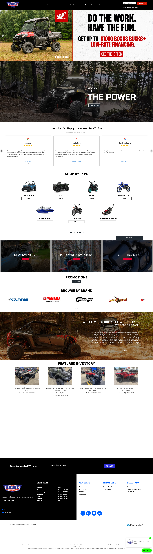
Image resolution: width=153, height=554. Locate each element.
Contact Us (8, 547)
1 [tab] (75, 343)
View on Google (28, 196)
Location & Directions (134, 524)
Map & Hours (7, 545)
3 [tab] (77, 94)
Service (93, 5)
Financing (82, 527)
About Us (102, 5)
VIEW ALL (76, 316)
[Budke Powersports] (19, 523)
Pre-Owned (74, 5)
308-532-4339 (8, 536)
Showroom (51, 5)
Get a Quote (83, 529)
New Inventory (62, 5)
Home (42, 5)
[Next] (151, 186)
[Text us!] (147, 551)
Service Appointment (110, 522)
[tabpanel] (76, 53)
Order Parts (107, 524)
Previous (3, 54)
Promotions (84, 5)
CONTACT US (94, 140)
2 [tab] (75, 94)
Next (150, 54)
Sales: (130, 7)
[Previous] (1, 186)
